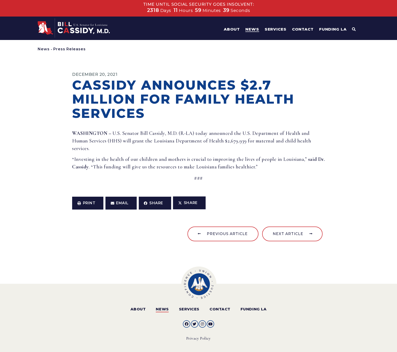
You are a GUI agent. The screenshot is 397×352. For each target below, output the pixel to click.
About (138, 309)
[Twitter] (194, 324)
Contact (220, 309)
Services (189, 309)
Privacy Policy (198, 338)
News (44, 49)
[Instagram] (202, 324)
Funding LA (254, 309)
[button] (87, 203)
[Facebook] (186, 324)
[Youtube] (210, 324)
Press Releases (69, 49)
